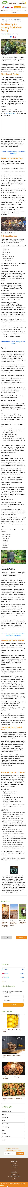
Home (3, 19)
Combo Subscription (14, 11)
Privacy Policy (15, 1165)
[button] (24, 911)
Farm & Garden (9, 19)
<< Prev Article (6, 937)
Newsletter (24, 11)
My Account (5, 11)
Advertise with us (14, 1174)
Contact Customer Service (14, 1176)
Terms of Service (14, 1168)
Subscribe (17, 7)
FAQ (15, 1178)
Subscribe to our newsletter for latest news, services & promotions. (12, 992)
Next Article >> (22, 937)
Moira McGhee (6, 34)
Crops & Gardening (17, 19)
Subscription (20, 1153)
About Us (15, 1163)
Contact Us (14, 12)
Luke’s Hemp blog (10, 113)
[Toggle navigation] (3, 15)
